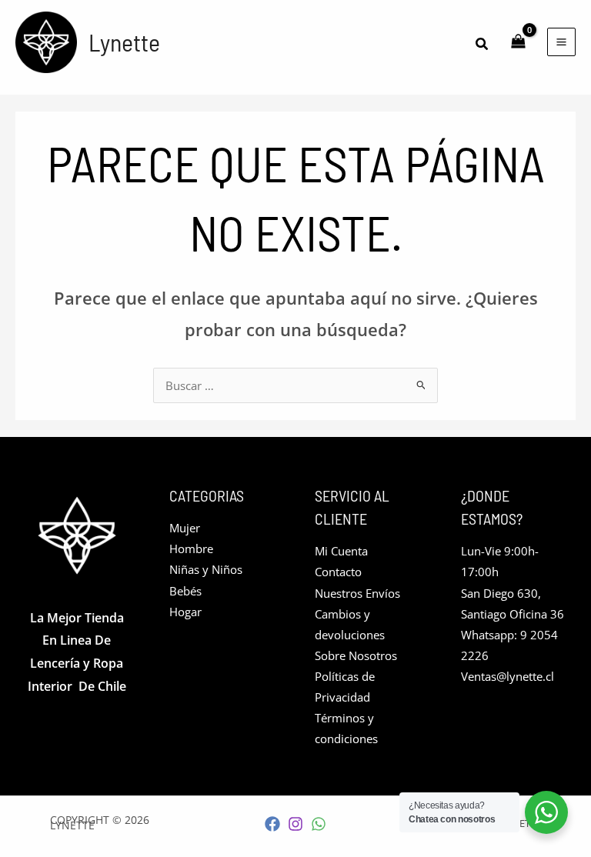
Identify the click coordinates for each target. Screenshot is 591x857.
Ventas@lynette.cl (507, 676)
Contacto (338, 571)
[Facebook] (272, 824)
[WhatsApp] (318, 824)
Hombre (191, 548)
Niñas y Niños (205, 569)
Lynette (124, 41)
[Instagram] (295, 824)
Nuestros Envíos (357, 593)
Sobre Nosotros (356, 655)
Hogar (185, 611)
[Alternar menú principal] (561, 42)
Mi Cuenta (341, 551)
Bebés (185, 591)
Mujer (184, 527)
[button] (482, 45)
